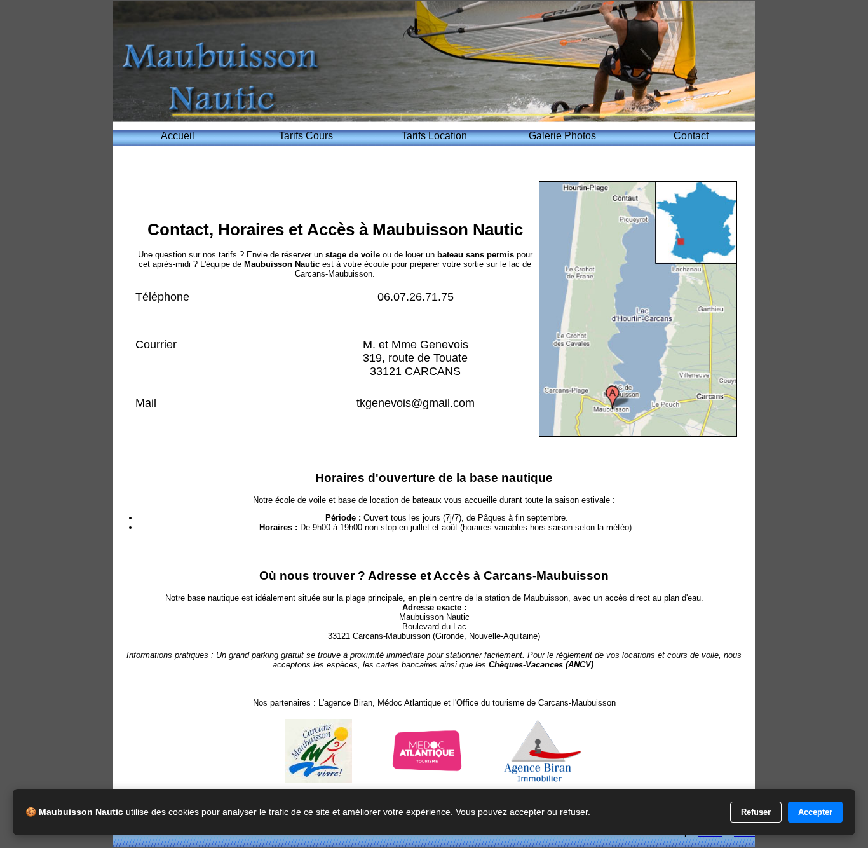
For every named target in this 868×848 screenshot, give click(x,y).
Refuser (756, 812)
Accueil (177, 135)
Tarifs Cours (306, 135)
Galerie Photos (562, 135)
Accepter (815, 812)
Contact (691, 135)
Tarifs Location (434, 135)
